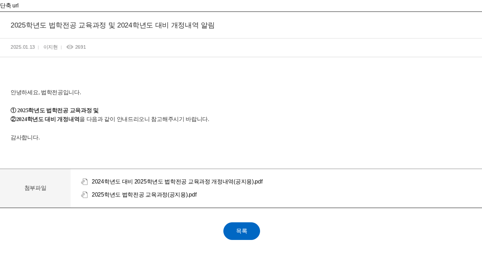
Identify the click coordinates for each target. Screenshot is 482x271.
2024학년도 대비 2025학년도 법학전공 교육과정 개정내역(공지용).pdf (177, 182)
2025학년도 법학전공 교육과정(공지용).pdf (144, 195)
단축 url (9, 5)
